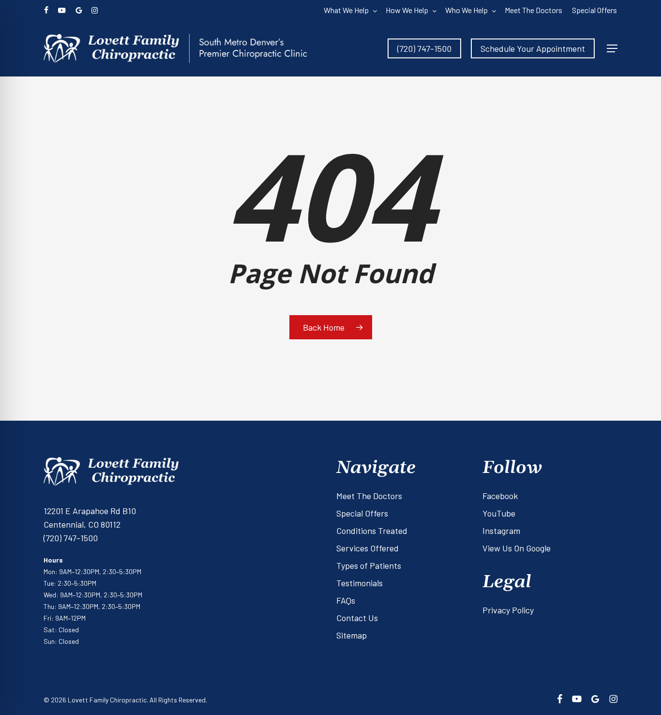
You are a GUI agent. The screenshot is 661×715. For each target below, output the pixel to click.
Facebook (500, 495)
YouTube (498, 513)
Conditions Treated (371, 530)
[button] (612, 49)
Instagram (501, 530)
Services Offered (367, 548)
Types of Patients (368, 565)
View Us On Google (516, 548)
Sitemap (351, 635)
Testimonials (359, 583)
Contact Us (357, 617)
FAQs (345, 600)
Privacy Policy (508, 610)
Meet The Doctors (369, 495)
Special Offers (362, 513)
